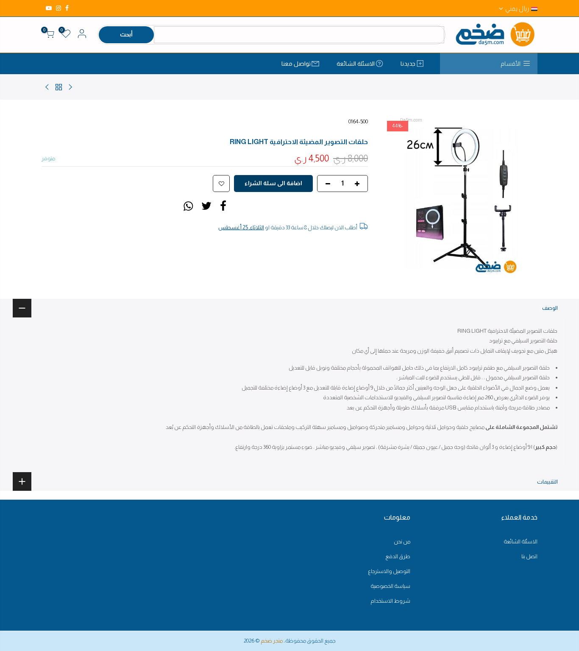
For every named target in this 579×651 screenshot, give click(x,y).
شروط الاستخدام (390, 601)
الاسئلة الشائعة (356, 63)
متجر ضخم (272, 640)
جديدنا (408, 63)
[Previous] (523, 195)
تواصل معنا (296, 63)
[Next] (395, 195)
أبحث (126, 34)
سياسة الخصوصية (390, 586)
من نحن (402, 541)
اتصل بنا (529, 556)
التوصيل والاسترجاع (389, 571)
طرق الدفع (397, 556)
